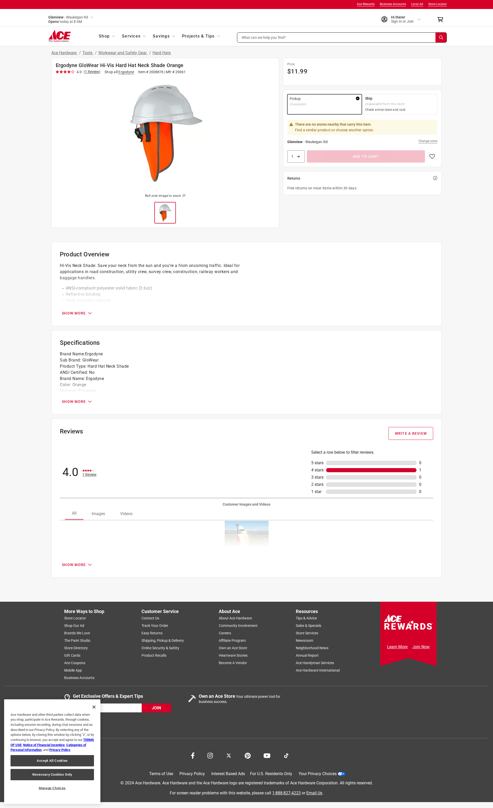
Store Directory (76, 648)
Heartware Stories (233, 655)
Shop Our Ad (74, 626)
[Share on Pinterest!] (248, 755)
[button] (342, 37)
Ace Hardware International (318, 670)
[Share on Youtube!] (266, 755)
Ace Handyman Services (315, 663)
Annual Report (307, 655)
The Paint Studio (77, 640)
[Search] (441, 37)
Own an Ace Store (233, 648)
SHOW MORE (74, 313)
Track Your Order (154, 626)
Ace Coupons (74, 663)
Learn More (397, 646)
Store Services (307, 633)
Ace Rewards (366, 4)
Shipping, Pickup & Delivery (162, 640)
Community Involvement (238, 626)
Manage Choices (52, 788)
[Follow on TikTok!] (286, 755)
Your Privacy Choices (318, 773)
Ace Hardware (64, 52)
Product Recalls (153, 655)
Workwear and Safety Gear (123, 52)
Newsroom (304, 640)
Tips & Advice (306, 618)
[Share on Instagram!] (210, 755)
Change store (428, 141)
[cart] (442, 19)
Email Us (314, 792)
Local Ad (417, 4)
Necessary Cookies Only (52, 774)
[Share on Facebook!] (193, 755)
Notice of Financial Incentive (44, 745)
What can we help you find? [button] (264, 37)
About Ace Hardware (235, 618)
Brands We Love (77, 633)
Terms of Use (161, 773)
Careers (225, 633)
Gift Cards (72, 655)
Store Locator (437, 4)
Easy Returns (152, 633)
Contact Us (150, 618)
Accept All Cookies (52, 761)
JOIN (156, 707)
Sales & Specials (308, 626)
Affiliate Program (232, 640)
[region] (52, 751)
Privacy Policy (192, 773)
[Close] (94, 707)
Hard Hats (162, 52)
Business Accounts (393, 4)
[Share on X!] (229, 755)
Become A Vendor (233, 663)
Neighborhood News (312, 648)
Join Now (421, 646)
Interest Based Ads (228, 773)
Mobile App (73, 670)
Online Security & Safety (160, 648)
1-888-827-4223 (286, 792)
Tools (87, 52)
